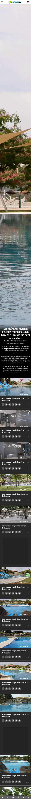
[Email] (28, 797)
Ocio (15, 326)
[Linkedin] (13, 797)
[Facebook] (2, 797)
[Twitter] (7, 797)
